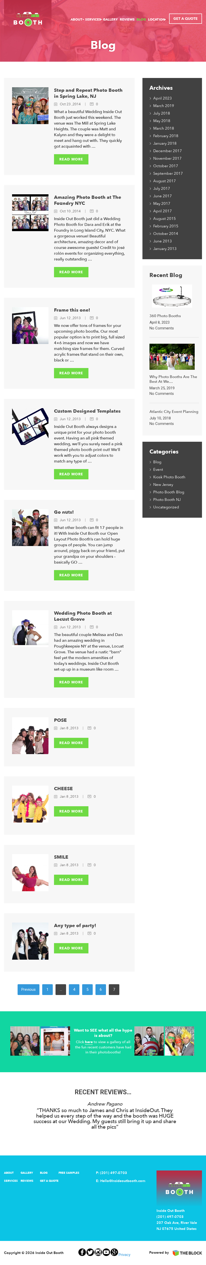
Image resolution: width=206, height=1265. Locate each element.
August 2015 (164, 218)
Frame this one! (72, 310)
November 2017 (167, 158)
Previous (28, 989)
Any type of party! (75, 925)
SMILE (61, 857)
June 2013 (162, 241)
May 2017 (161, 203)
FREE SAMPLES (69, 1173)
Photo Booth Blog (168, 492)
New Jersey (163, 484)
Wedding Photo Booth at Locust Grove (83, 616)
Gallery (110, 19)
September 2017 (168, 173)
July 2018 (161, 113)
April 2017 (162, 211)
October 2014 (165, 233)
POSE (60, 720)
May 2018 (161, 120)
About (76, 19)
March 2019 (163, 105)
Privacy (124, 1254)
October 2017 (165, 165)
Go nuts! (64, 512)
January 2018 (165, 143)
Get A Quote (185, 18)
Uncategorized (166, 507)
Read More (71, 159)
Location (156, 19)
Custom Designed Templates (87, 411)
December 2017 (167, 150)
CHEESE (63, 788)
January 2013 (165, 248)
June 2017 (162, 196)
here (89, 1042)
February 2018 (165, 135)
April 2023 (162, 98)
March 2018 (163, 128)
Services (93, 19)
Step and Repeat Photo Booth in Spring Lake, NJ (88, 93)
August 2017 (164, 181)
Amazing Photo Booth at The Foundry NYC (87, 200)
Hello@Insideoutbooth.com (122, 1181)
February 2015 (165, 226)
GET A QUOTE (49, 1181)
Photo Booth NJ (167, 499)
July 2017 (161, 188)
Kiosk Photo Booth (169, 477)
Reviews (127, 19)
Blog (141, 19)
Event (158, 469)
